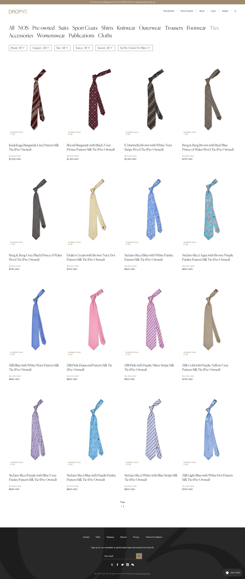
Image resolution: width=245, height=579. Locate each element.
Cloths (105, 35)
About (201, 11)
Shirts (107, 28)
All (11, 28)
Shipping (110, 537)
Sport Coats (84, 28)
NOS (23, 28)
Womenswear (51, 35)
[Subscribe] (139, 556)
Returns (123, 537)
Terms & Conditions (154, 537)
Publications (81, 35)
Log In (213, 11)
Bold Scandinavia (143, 573)
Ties (214, 28)
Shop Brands (168, 11)
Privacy (136, 537)
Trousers (174, 28)
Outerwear (150, 28)
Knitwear (126, 28)
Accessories (21, 35)
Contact (86, 537)
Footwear (196, 28)
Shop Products (187, 11)
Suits (63, 28)
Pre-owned (43, 28)
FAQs (98, 537)
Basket (225, 11)
